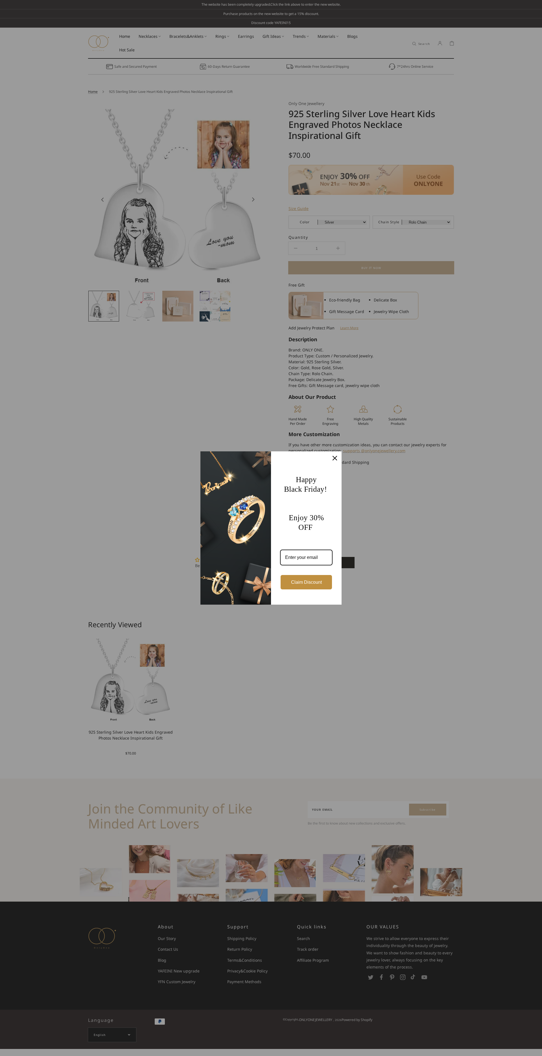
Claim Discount (306, 582)
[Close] (335, 458)
